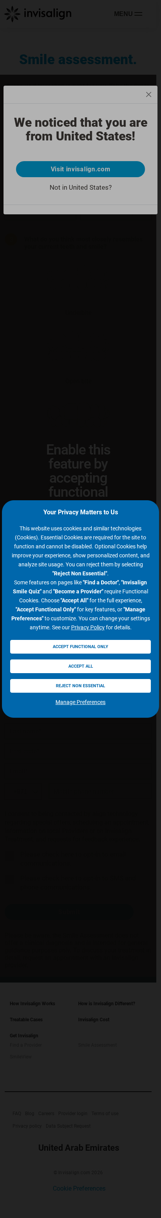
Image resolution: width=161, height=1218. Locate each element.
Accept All (80, 666)
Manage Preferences (80, 702)
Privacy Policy (88, 627)
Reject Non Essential (80, 685)
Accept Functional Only (80, 646)
